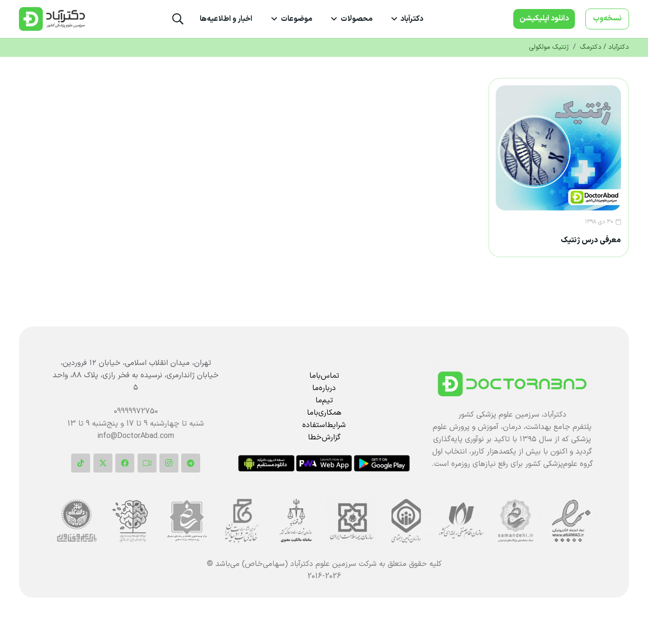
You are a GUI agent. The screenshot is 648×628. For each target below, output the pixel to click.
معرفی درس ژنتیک (591, 240)
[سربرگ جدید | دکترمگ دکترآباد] (52, 19)
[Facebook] (124, 463)
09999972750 (136, 411)
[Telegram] (190, 463)
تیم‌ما (324, 400)
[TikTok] (80, 463)
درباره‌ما (324, 388)
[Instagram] (168, 463)
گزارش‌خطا (324, 437)
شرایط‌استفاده (324, 425)
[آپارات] (147, 463)
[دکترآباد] (512, 384)
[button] (396, 19)
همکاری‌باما (324, 413)
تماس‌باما (324, 376)
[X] (102, 463)
